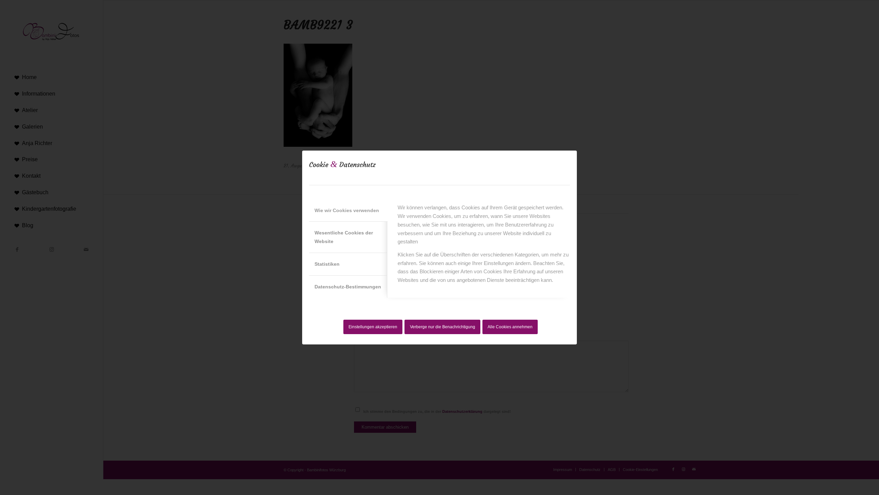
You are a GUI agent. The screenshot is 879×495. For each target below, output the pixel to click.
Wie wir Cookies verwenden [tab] (347, 210)
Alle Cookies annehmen (510, 326)
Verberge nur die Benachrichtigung (442, 326)
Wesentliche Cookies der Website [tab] (344, 237)
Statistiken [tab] (327, 264)
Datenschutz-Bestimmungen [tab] (348, 286)
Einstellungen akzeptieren (373, 326)
